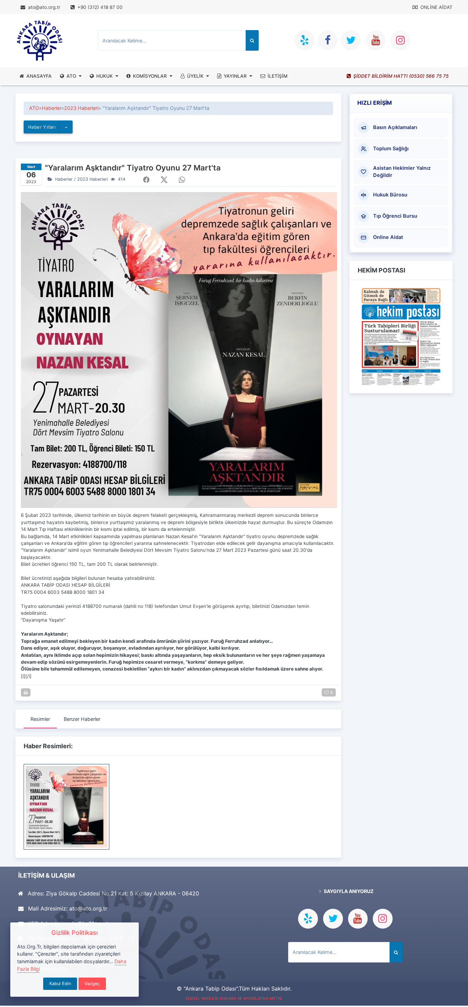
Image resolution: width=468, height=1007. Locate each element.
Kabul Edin (60, 983)
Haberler (51, 108)
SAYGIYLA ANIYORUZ (348, 891)
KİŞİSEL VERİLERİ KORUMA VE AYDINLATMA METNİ (234, 998)
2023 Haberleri (81, 108)
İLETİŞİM (277, 76)
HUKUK (104, 76)
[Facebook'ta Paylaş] (146, 179)
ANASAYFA (39, 76)
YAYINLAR (235, 76)
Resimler (40, 719)
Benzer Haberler (82, 719)
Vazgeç (92, 983)
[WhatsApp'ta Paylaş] (182, 179)
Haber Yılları (42, 127)
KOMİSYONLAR (150, 76)
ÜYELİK (195, 76)
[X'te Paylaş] (164, 179)
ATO (71, 76)
